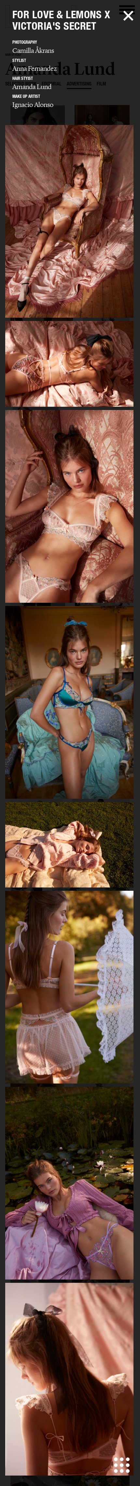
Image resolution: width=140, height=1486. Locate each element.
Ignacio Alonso (32, 105)
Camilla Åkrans (33, 50)
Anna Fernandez (34, 68)
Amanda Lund (31, 87)
